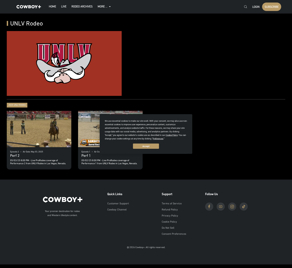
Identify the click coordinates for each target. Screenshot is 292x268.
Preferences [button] (158, 139)
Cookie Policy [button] (172, 135)
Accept (146, 146)
